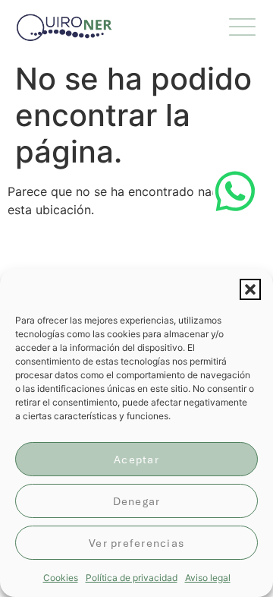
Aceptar (136, 459)
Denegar (137, 501)
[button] (250, 289)
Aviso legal (208, 577)
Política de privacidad (131, 577)
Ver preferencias (136, 543)
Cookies (60, 577)
